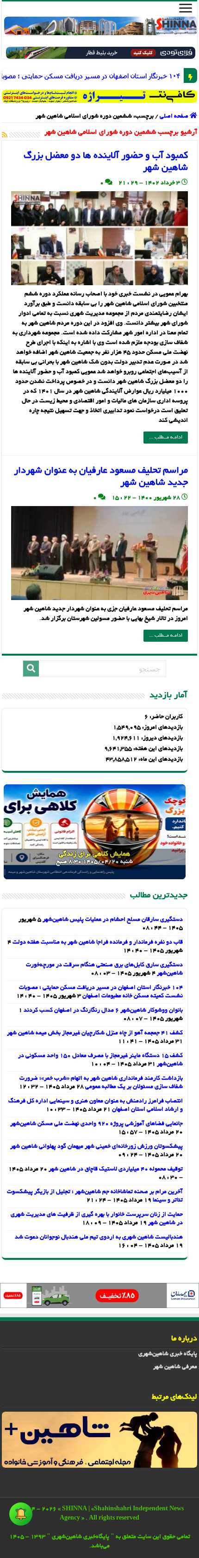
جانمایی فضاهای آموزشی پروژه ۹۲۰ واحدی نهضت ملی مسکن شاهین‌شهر (96, 1124)
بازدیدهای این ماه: (160, 760)
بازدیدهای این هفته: (157, 749)
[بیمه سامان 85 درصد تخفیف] (99, 1296)
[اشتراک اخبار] (4, 135)
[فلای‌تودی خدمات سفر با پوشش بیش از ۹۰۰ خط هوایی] (100, 54)
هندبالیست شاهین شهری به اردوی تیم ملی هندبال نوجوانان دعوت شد (99, 1237)
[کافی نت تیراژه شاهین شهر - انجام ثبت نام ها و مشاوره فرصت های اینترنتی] (99, 96)
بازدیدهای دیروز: (161, 738)
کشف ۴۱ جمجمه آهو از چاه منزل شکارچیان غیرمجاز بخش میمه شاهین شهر (95, 1033)
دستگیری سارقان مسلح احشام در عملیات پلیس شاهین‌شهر (113, 920)
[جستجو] (31, 668)
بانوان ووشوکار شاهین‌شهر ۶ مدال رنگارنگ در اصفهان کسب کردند (103, 1010)
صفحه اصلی (175, 116)
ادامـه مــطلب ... (165, 437)
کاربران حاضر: (165, 717)
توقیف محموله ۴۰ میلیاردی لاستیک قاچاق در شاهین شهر (116, 1169)
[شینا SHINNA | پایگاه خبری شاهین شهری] (100, 26)
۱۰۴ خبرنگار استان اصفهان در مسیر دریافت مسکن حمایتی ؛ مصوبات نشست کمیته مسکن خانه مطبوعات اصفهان (173, 76)
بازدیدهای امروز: (162, 728)
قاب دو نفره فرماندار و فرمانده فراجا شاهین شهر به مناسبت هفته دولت (97, 942)
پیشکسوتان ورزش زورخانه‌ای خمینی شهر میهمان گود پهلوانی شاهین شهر (96, 1147)
